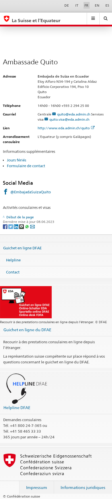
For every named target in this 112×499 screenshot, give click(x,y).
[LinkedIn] (16, 226)
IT (76, 5)
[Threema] (22, 226)
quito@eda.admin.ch (73, 114)
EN (97, 5)
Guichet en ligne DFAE (22, 248)
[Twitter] (11, 226)
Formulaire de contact (26, 165)
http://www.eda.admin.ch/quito (64, 128)
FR (86, 5)
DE (66, 5)
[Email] (32, 226)
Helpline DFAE (16, 407)
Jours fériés (16, 160)
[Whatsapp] (27, 226)
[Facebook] (5, 226)
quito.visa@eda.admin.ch (69, 119)
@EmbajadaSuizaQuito (30, 192)
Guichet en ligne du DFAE (27, 329)
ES (107, 5)
